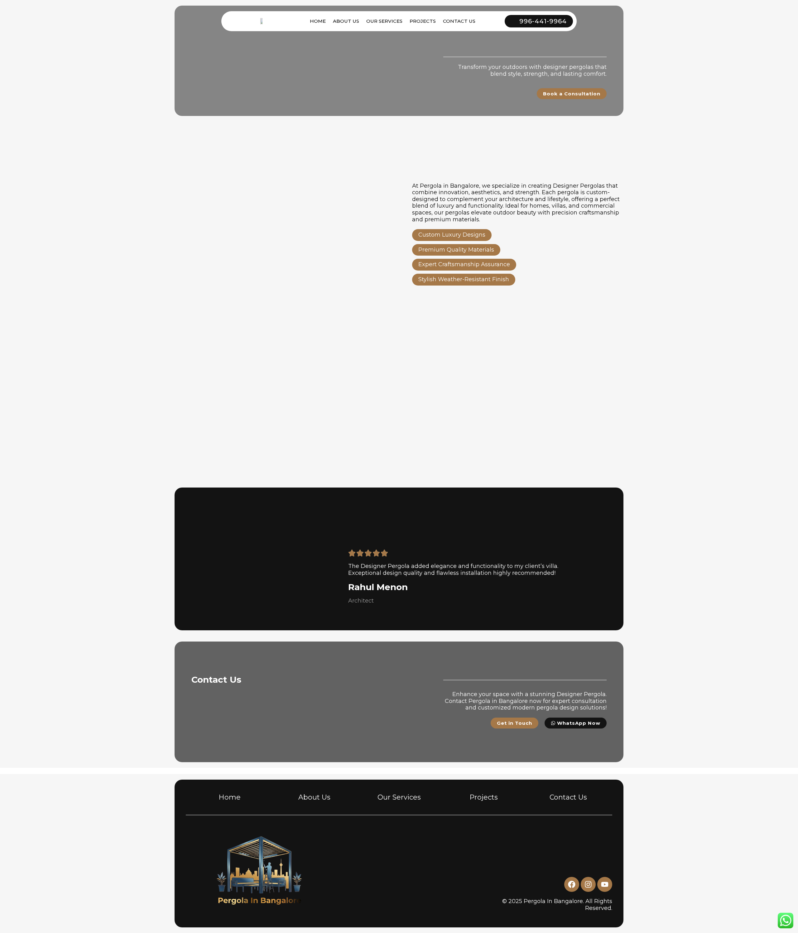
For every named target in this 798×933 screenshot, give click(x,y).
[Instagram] (588, 884)
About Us (346, 21)
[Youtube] (604, 884)
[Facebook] (571, 884)
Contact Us (459, 21)
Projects (423, 21)
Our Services (399, 797)
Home (318, 21)
